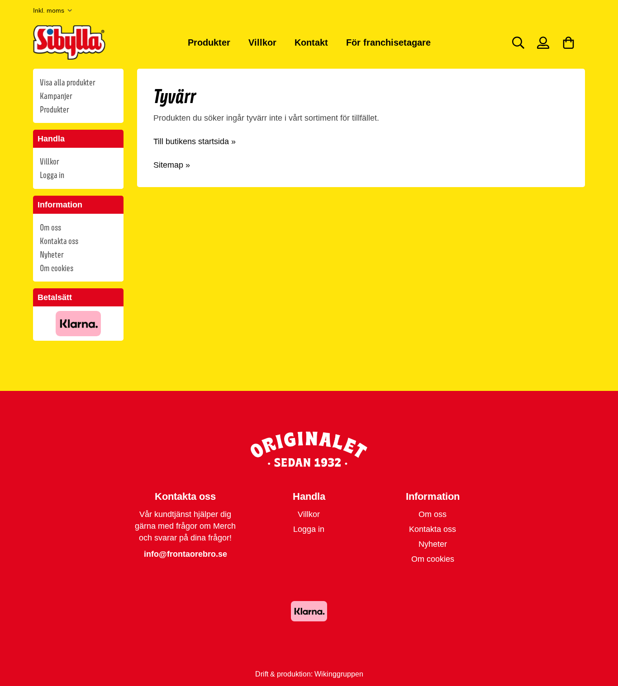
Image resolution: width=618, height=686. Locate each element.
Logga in (52, 175)
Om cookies (56, 268)
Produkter (209, 42)
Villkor (262, 42)
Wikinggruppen (338, 674)
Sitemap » (171, 164)
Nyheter (51, 254)
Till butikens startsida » (194, 141)
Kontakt (311, 42)
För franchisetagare (388, 42)
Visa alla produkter (67, 82)
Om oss (50, 227)
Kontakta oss (59, 241)
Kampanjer (56, 96)
